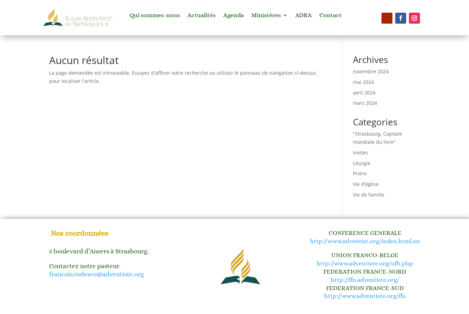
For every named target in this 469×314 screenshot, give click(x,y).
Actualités (201, 15)
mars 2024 (365, 103)
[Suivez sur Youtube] (386, 18)
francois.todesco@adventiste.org (96, 274)
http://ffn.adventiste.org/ (365, 279)
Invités (360, 152)
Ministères (266, 15)
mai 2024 (363, 82)
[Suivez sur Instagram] (414, 18)
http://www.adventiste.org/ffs (364, 295)
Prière (360, 173)
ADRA (303, 15)
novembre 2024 (371, 71)
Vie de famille (368, 194)
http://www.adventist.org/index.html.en (365, 241)
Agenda (233, 15)
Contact (330, 15)
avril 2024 (364, 92)
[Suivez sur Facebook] (400, 18)
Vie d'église (366, 184)
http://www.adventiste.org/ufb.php (365, 263)
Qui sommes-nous (154, 15)
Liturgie (361, 163)
